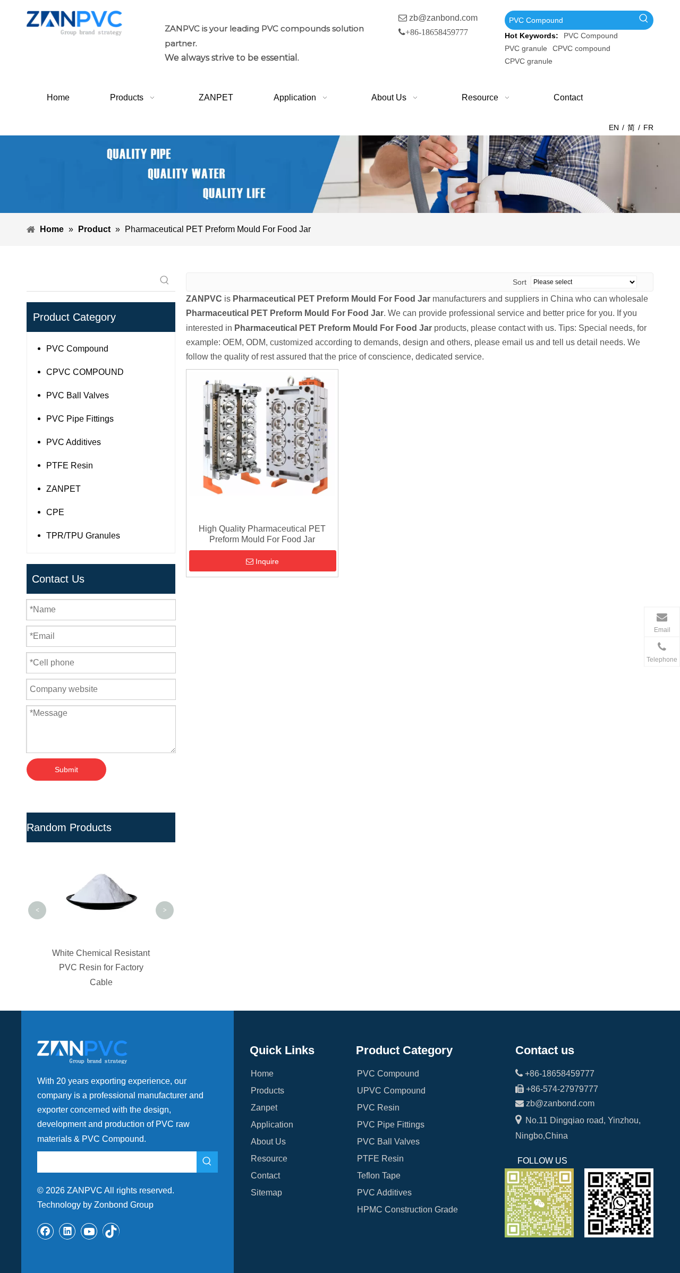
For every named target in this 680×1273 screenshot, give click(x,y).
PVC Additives (73, 442)
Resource (269, 1158)
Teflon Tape (379, 1175)
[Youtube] (89, 1231)
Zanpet (264, 1107)
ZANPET (63, 488)
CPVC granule (528, 61)
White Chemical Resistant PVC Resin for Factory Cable (50, 967)
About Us (268, 1141)
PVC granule (526, 48)
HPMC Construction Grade (407, 1209)
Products (267, 1090)
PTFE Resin (69, 465)
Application (272, 1124)
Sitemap (266, 1192)
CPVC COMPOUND (85, 372)
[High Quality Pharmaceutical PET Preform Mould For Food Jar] (262, 433)
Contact (265, 1175)
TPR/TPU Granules (83, 535)
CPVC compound (581, 48)
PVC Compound (591, 35)
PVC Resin (378, 1107)
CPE (55, 512)
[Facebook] (45, 1231)
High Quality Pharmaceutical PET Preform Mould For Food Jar (262, 534)
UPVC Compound (391, 1090)
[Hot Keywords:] (643, 20)
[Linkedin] (67, 1231)
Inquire (267, 561)
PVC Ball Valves (77, 395)
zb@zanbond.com (443, 17)
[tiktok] (111, 1231)
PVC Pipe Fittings (80, 418)
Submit (66, 769)
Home (262, 1073)
